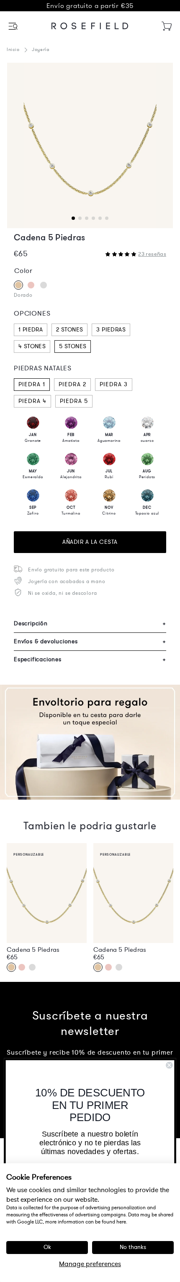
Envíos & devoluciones (90, 641)
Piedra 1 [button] (31, 384)
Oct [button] (71, 510)
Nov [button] (109, 510)
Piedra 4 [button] (32, 401)
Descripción (90, 623)
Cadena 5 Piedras (33, 949)
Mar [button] (109, 437)
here (121, 1221)
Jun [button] (71, 474)
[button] (13, 26)
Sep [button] (33, 510)
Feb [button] (70, 437)
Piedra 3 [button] (114, 384)
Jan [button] (33, 437)
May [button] (33, 474)
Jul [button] (109, 474)
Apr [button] (147, 437)
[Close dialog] (169, 1065)
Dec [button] (147, 510)
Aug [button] (147, 474)
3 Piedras (111, 330)
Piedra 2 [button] (72, 384)
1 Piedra (30, 330)
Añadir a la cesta (90, 542)
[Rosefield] (90, 26)
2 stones (69, 330)
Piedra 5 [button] (74, 401)
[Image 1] (90, 145)
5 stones (72, 346)
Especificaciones (90, 659)
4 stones (32, 346)
